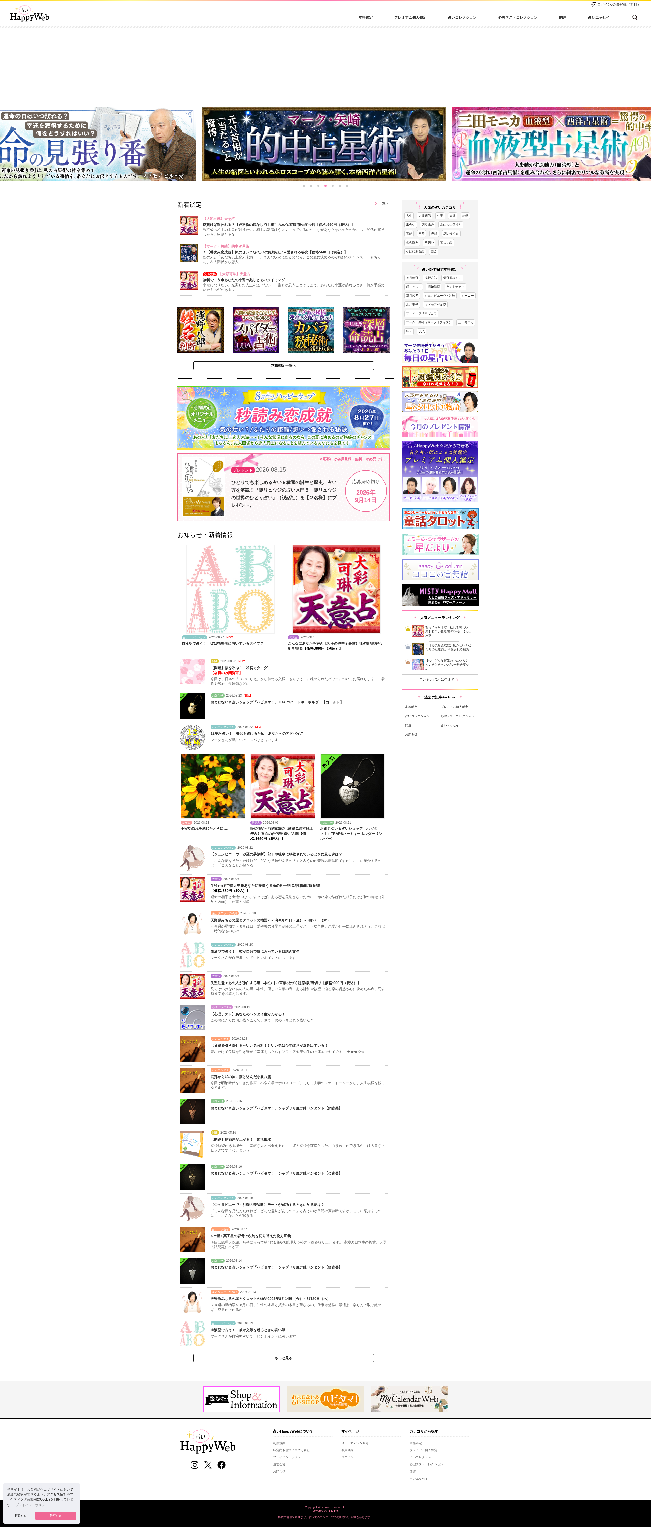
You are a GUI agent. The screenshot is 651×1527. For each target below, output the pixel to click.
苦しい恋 (446, 242)
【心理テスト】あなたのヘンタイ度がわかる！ (248, 1014)
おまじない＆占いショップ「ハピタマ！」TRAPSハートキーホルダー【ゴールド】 (277, 702)
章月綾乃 (412, 295)
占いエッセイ (599, 17)
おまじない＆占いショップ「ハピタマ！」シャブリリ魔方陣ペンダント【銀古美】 (276, 1267)
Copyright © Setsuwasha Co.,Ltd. (325, 1507)
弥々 (409, 331)
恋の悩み (412, 242)
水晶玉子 (412, 304)
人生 (409, 215)
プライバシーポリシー (288, 1457)
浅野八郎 (431, 278)
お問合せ (279, 1471)
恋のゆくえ (451, 233)
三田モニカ (466, 322)
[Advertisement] (325, 66)
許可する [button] (55, 1515)
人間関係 (425, 215)
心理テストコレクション (518, 17)
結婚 (465, 215)
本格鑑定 (366, 17)
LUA (422, 331)
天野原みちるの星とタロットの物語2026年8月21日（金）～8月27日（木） (271, 920)
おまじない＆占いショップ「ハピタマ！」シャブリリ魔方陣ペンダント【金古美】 (276, 1173)
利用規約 (279, 1443)
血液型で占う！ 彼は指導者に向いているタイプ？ (223, 643)
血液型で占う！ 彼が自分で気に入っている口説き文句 (255, 951)
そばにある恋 (415, 251)
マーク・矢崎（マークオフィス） (429, 322)
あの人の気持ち (451, 224)
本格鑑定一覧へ (283, 365)
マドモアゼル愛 (435, 304)
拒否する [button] (20, 1515)
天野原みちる (452, 278)
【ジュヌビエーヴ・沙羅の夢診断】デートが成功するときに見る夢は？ (267, 1205)
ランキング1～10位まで (440, 680)
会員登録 (347, 1450)
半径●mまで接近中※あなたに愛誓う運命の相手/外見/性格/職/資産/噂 (265, 885)
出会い (410, 224)
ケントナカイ (455, 287)
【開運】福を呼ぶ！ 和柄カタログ (239, 668)
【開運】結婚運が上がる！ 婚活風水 (241, 1139)
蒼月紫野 (412, 278)
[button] (304, 186)
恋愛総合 (428, 224)
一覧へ (381, 204)
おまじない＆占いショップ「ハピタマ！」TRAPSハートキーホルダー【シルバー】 (351, 833)
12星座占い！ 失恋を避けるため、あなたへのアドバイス (257, 733)
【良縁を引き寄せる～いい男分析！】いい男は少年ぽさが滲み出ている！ (269, 1045)
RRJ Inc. (333, 1510)
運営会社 (279, 1464)
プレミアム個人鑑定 (410, 17)
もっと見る (283, 1358)
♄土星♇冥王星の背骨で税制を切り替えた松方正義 (251, 1236)
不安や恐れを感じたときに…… (206, 828)
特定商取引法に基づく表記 (291, 1450)
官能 (409, 233)
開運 (562, 17)
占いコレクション (462, 17)
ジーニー (468, 295)
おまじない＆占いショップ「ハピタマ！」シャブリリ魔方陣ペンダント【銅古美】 (276, 1108)
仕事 (440, 215)
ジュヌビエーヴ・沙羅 (440, 295)
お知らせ (411, 734)
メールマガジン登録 (355, 1443)
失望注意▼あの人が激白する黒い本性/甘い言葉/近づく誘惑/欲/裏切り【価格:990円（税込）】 (286, 983)
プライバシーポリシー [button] (31, 1505)
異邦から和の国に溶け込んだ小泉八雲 (241, 1077)
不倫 (422, 233)
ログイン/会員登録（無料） (619, 4)
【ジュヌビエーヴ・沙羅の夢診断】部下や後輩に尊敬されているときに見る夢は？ (276, 854)
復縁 (434, 233)
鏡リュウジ (413, 287)
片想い (429, 242)
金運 (453, 215)
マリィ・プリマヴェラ (421, 313)
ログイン (347, 1457)
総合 (434, 251)
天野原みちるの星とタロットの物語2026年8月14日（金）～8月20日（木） (271, 1299)
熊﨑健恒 (434, 287)
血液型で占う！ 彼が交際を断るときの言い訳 (248, 1330)
